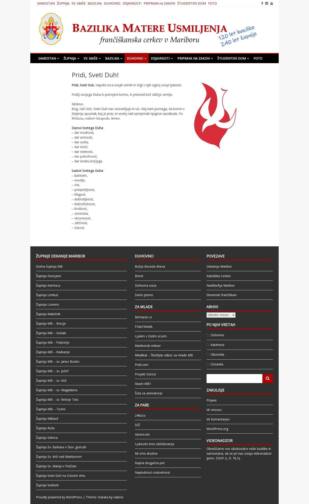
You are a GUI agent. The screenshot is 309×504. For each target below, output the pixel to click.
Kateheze (217, 345)
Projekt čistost (145, 374)
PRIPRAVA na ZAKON (159, 3)
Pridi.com (141, 364)
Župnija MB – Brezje (51, 323)
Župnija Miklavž (47, 418)
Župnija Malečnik (48, 314)
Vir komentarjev (218, 419)
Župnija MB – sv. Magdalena (56, 390)
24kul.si (140, 415)
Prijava (211, 400)
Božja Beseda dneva (150, 266)
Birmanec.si (143, 317)
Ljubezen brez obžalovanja (154, 444)
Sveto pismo (144, 295)
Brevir (139, 276)
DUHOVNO (112, 3)
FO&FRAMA (143, 326)
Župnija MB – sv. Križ (51, 380)
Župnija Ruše (45, 428)
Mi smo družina (146, 453)
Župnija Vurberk (47, 485)
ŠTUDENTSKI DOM (191, 3)
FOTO (212, 3)
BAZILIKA (95, 3)
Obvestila (217, 354)
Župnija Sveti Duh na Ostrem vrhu (60, 475)
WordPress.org (217, 429)
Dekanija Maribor (219, 266)
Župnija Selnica (47, 437)
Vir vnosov (214, 410)
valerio (118, 497)
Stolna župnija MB (49, 266)
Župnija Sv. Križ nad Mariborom (59, 456)
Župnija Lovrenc (47, 304)
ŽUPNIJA (63, 3)
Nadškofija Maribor (221, 285)
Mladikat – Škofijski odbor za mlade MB (164, 355)
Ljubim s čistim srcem (151, 336)
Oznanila (217, 364)
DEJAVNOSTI (132, 3)
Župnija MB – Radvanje (53, 352)
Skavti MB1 (143, 384)
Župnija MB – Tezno (51, 409)
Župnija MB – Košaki (51, 333)
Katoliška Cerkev (219, 276)
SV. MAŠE (79, 3)
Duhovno (217, 335)
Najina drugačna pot (150, 463)
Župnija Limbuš (47, 295)
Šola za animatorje (148, 393)
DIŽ (137, 425)
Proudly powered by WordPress (59, 497)
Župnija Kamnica (48, 285)
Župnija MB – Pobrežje (52, 342)
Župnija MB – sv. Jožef (52, 371)
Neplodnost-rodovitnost (152, 472)
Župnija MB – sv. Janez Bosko (57, 361)
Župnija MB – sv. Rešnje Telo (57, 399)
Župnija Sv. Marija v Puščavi (56, 466)
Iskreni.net (142, 434)
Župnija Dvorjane (48, 276)
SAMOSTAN (46, 3)
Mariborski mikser (148, 345)
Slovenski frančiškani (222, 295)
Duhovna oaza (145, 285)
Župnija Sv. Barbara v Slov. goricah (61, 447)
